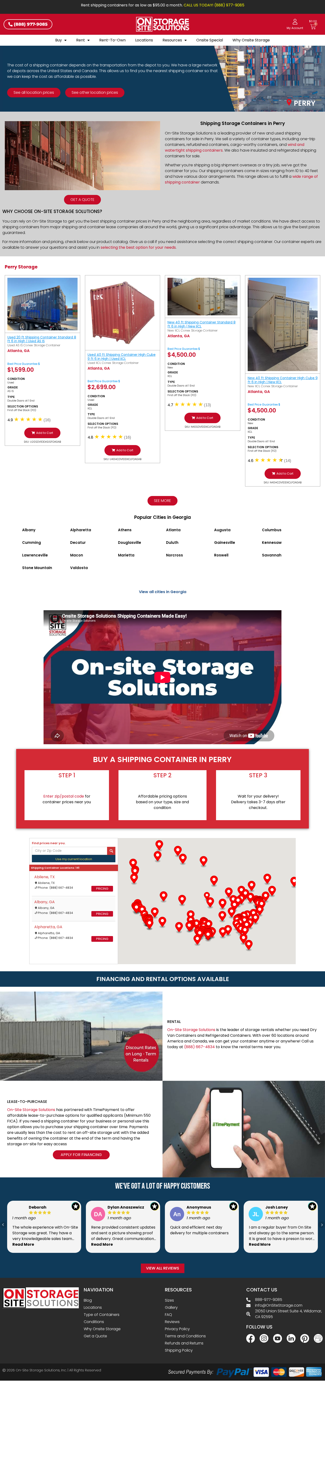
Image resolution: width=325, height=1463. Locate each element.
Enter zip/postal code (63, 796)
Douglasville (129, 542)
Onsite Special (209, 40)
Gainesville (224, 542)
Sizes (169, 1300)
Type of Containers (101, 1314)
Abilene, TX (44, 877)
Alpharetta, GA (48, 927)
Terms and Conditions (185, 1336)
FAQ (168, 1314)
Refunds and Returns (184, 1343)
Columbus (271, 529)
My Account (295, 28)
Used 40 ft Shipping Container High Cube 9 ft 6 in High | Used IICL (122, 356)
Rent (80, 40)
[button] (42, 433)
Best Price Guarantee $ (23, 364)
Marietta (126, 555)
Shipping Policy (179, 1350)
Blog (88, 1300)
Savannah (271, 555)
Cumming (31, 542)
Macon (76, 555)
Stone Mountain (37, 567)
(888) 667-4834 (199, 1047)
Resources (172, 40)
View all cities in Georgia (162, 592)
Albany (28, 529)
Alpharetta (80, 529)
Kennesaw (272, 542)
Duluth (172, 542)
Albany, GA (44, 902)
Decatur (78, 542)
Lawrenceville (35, 555)
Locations (144, 40)
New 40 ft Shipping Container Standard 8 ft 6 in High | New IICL (201, 324)
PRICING (102, 889)
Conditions (94, 1321)
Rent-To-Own (112, 40)
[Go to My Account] (295, 22)
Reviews (172, 1321)
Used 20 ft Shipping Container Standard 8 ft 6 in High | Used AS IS (41, 339)
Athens (125, 529)
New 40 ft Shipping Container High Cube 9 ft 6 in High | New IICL (283, 380)
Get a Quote (95, 1336)
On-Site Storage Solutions (191, 1029)
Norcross (174, 555)
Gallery (171, 1307)
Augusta (222, 529)
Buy (58, 40)
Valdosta (79, 567)
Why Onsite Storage (251, 40)
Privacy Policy (177, 1329)
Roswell (221, 555)
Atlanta (173, 529)
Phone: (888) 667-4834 (55, 888)
